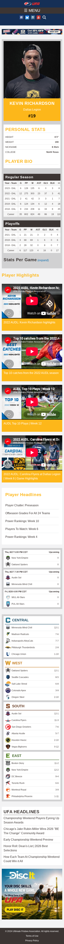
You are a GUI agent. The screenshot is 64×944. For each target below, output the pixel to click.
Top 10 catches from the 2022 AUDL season (31, 372)
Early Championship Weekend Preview (28, 839)
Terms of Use (32, 936)
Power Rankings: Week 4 (21, 536)
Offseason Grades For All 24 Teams (27, 513)
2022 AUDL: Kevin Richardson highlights (29, 322)
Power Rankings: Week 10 (22, 521)
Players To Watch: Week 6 (21, 528)
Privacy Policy (32, 940)
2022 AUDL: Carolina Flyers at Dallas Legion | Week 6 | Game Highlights (32, 476)
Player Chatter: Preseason (22, 505)
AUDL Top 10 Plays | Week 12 (23, 423)
